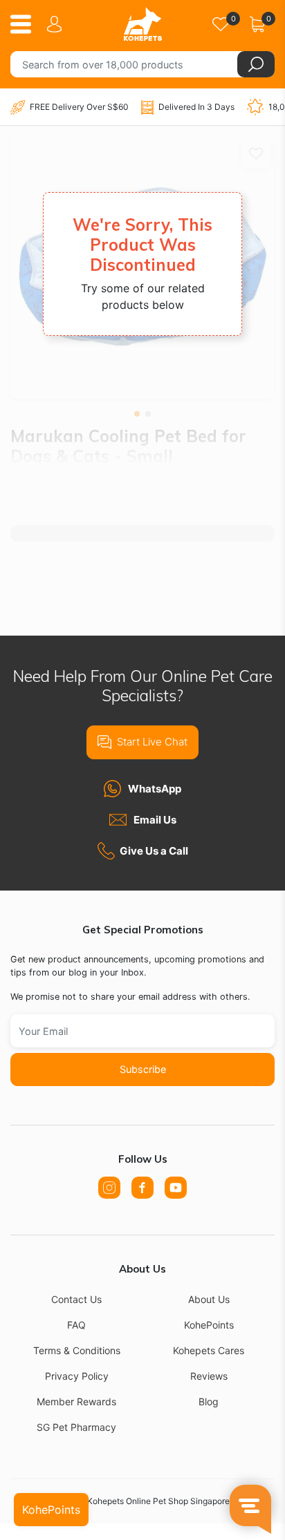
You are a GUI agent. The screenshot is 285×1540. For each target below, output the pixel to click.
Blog (209, 1401)
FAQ (76, 1325)
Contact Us (76, 1299)
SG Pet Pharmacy (76, 1427)
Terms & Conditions (76, 1350)
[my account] (57, 24)
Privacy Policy (77, 1376)
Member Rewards (76, 1401)
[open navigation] (26, 24)
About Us (209, 1299)
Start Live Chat (152, 741)
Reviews (209, 1376)
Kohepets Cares (208, 1350)
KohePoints (209, 1325)
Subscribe (143, 1069)
